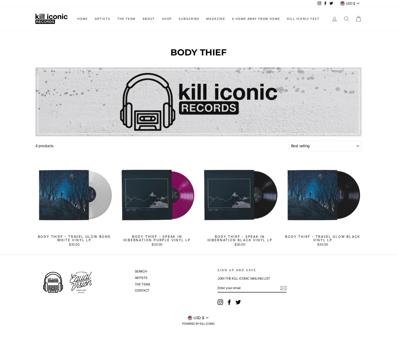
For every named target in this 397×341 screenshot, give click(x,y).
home (82, 18)
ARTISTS (141, 278)
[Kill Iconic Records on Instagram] (220, 302)
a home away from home (256, 18)
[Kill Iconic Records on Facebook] (229, 302)
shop (167, 18)
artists (103, 18)
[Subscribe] (283, 288)
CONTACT (142, 290)
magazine (215, 18)
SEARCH (141, 271)
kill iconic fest (303, 18)
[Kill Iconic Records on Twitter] (238, 302)
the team (126, 18)
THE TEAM (142, 284)
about (149, 18)
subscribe (189, 18)
